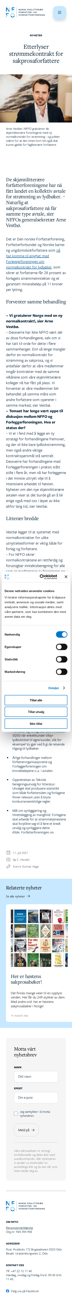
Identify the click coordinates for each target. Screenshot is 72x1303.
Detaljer (53, 688)
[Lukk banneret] (66, 576)
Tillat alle (36, 700)
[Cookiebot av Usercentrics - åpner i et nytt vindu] (42, 576)
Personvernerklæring (19, 1228)
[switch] (61, 647)
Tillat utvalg (36, 712)
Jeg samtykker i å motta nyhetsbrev (35, 1114)
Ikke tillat (36, 723)
